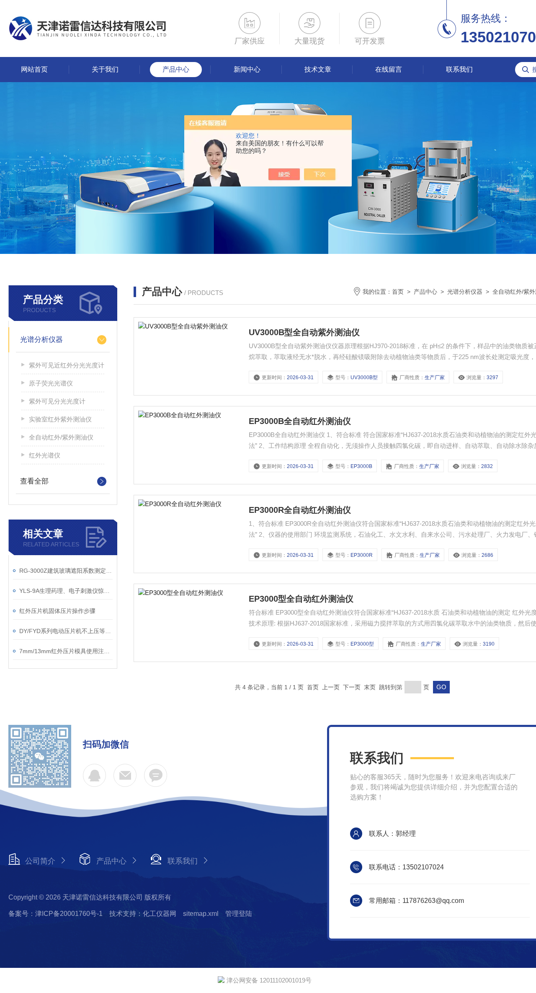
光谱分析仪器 (41, 340)
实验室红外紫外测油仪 (60, 419)
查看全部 (34, 481)
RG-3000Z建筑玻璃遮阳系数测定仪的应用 (66, 570)
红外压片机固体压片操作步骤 (57, 611)
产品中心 (175, 69)
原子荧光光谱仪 (51, 383)
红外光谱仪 (44, 455)
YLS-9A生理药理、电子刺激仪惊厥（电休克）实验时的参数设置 (66, 590)
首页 (398, 291)
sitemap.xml (201, 913)
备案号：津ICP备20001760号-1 (55, 913)
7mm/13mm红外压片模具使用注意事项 (66, 651)
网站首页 (34, 69)
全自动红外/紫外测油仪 (61, 437)
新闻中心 (247, 69)
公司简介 (40, 861)
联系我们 (459, 69)
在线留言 (388, 69)
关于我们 (105, 69)
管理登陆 (238, 913)
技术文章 (317, 69)
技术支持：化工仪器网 (142, 913)
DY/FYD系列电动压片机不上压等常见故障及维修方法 (66, 631)
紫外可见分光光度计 (57, 401)
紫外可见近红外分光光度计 (66, 365)
